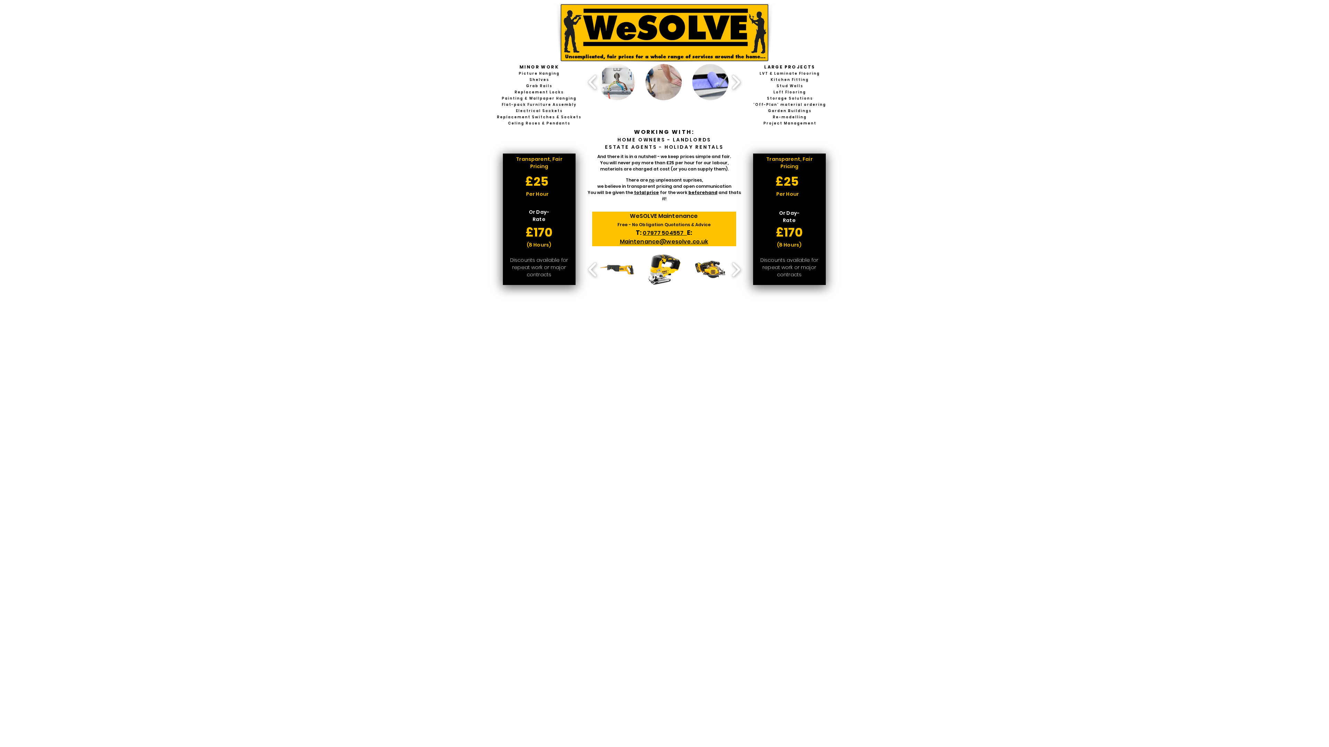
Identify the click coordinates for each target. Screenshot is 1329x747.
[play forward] (736, 82)
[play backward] (592, 82)
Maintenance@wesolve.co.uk (664, 242)
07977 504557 (665, 233)
